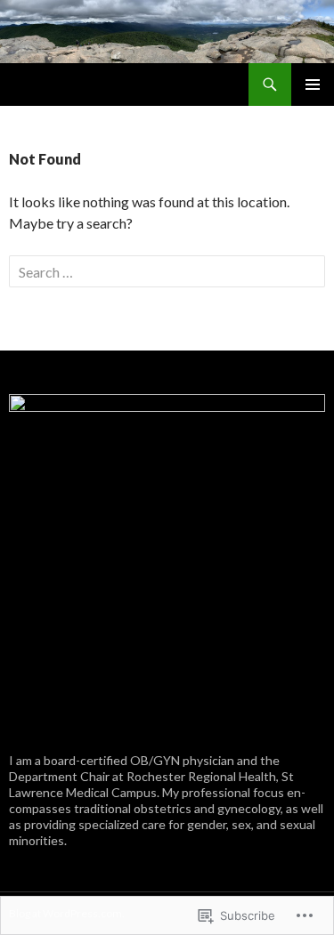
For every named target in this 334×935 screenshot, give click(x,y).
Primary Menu (312, 84)
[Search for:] (167, 271)
